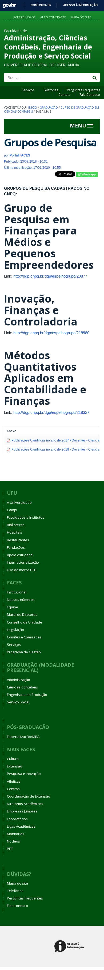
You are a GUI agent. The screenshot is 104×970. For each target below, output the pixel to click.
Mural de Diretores (22, 614)
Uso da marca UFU (22, 569)
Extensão (14, 766)
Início (32, 107)
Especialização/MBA (23, 736)
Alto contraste (53, 17)
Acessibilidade (24, 17)
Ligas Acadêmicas (21, 826)
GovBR (8, 4)
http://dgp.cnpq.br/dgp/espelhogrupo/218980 (51, 333)
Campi (12, 509)
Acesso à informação (80, 5)
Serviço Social (18, 702)
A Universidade (19, 502)
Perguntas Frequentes (83, 90)
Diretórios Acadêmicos (25, 803)
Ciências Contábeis (22, 687)
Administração (18, 679)
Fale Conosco (89, 94)
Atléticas (14, 781)
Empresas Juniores (22, 811)
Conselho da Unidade (24, 622)
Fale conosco (17, 905)
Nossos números (21, 599)
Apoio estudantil (20, 554)
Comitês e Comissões (24, 637)
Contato (64, 94)
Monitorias (15, 833)
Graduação (49, 107)
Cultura (13, 758)
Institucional (16, 592)
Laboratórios (17, 818)
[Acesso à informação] (70, 946)
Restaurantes (18, 540)
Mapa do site (81, 17)
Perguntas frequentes (25, 898)
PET (10, 848)
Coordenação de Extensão (28, 796)
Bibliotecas (16, 524)
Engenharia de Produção (27, 694)
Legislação (15, 629)
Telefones (50, 90)
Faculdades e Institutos (25, 517)
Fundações (16, 547)
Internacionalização (23, 562)
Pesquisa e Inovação (24, 773)
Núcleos (13, 841)
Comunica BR (41, 5)
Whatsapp (88, 174)
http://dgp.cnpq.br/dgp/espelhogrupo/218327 (51, 412)
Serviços (28, 90)
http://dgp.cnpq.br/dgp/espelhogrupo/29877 (50, 276)
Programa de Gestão (24, 652)
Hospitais (14, 532)
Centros (13, 788)
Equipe (12, 607)
